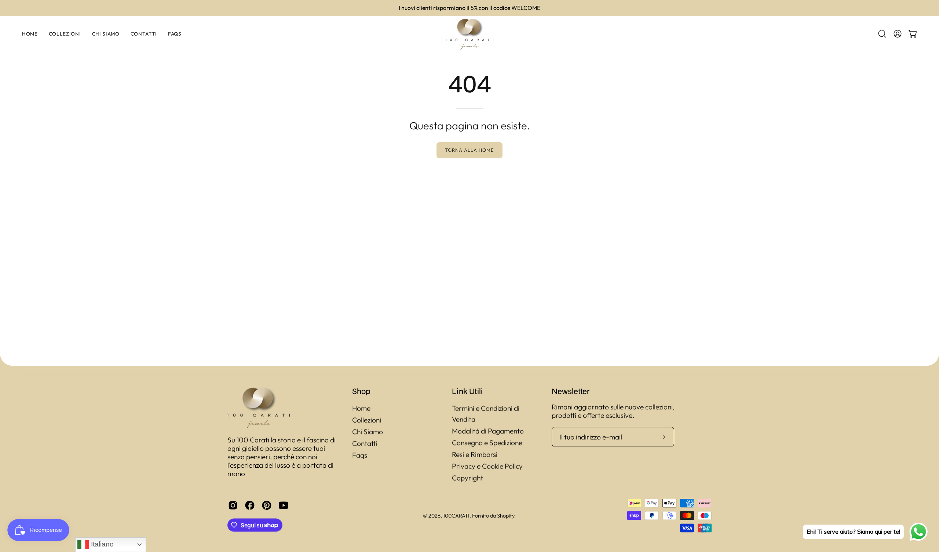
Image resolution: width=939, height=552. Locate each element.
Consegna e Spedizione (487, 442)
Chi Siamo (367, 431)
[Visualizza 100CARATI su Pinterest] (266, 505)
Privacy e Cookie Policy (487, 466)
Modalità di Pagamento (488, 431)
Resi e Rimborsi (474, 454)
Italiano (101, 544)
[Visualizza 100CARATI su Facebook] (249, 505)
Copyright (467, 478)
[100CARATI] (469, 34)
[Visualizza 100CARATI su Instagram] (232, 505)
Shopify (505, 515)
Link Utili (467, 391)
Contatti (364, 443)
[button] (882, 33)
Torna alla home (469, 150)
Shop (361, 391)
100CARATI (456, 515)
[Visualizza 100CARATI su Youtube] (283, 505)
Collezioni (366, 420)
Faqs (359, 455)
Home (361, 408)
